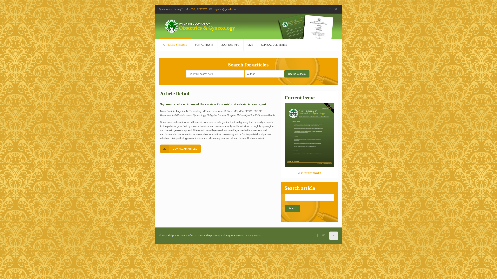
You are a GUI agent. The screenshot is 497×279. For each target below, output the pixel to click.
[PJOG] (203, 26)
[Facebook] (330, 9)
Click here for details (309, 172)
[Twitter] (336, 9)
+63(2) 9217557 (198, 9)
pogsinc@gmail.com (224, 9)
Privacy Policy (253, 235)
